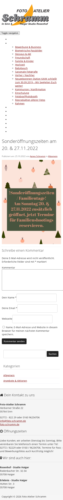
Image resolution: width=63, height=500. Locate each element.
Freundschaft (22, 57)
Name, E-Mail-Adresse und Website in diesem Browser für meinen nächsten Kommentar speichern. (29, 331)
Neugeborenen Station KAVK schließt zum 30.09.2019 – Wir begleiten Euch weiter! (36, 82)
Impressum (15, 131)
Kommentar (8, 267)
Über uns (14, 107)
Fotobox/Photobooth (26, 96)
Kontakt (13, 123)
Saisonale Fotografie (26, 71)
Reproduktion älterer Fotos (30, 100)
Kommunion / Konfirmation (30, 89)
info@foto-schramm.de (13, 420)
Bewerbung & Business (28, 47)
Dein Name (9, 297)
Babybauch (21, 68)
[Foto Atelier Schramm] (26, 26)
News (11, 119)
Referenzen (15, 115)
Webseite (7, 318)
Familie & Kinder (24, 61)
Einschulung (22, 92)
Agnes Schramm (37, 156)
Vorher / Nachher (25, 75)
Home (12, 39)
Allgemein (52, 156)
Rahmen (20, 103)
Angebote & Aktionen (21, 111)
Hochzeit (20, 64)
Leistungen (15, 43)
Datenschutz (16, 127)
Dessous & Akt (23, 54)
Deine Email (9, 308)
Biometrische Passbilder (28, 50)
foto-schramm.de (9, 424)
